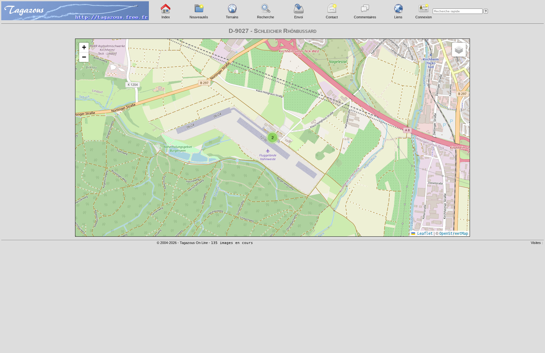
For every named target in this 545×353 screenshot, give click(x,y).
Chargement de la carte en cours (271, 137)
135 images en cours (232, 243)
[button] (272, 137)
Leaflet (424, 233)
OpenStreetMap (453, 233)
